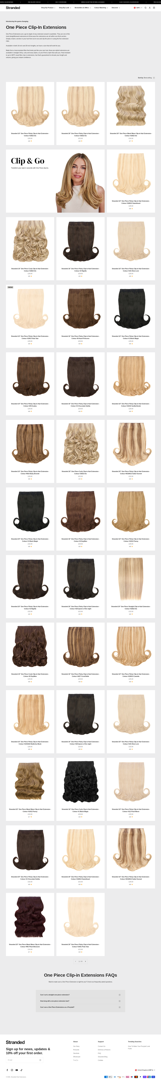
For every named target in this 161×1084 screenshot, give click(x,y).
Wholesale (76, 1057)
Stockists (76, 1053)
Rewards (76, 1050)
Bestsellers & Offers (82, 7)
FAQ (99, 1053)
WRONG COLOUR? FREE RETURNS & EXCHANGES (71, 2)
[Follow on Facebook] (7, 1070)
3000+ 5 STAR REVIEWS (39, 2)
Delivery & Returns (104, 1050)
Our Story (76, 1046)
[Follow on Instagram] (12, 1070)
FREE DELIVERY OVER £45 (13, 2)
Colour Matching (100, 7)
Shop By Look (64, 7)
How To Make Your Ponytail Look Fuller (139, 1048)
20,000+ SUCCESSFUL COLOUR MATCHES (108, 2)
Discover (115, 7)
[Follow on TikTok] (21, 1070)
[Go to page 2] (85, 961)
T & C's (75, 1060)
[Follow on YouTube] (16, 1070)
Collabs (100, 1060)
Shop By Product (47, 7)
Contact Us (101, 1046)
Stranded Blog (102, 1057)
